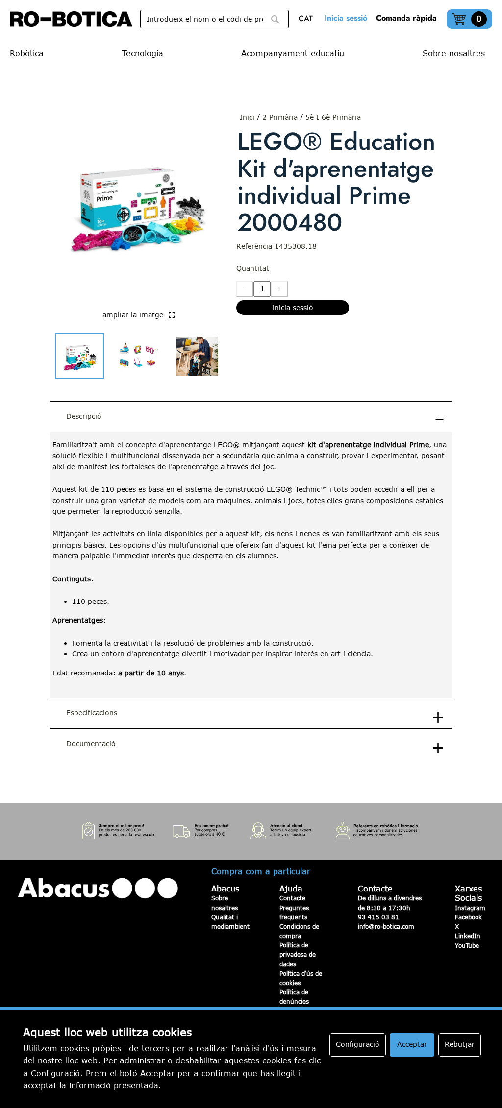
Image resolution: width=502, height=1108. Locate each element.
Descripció (83, 416)
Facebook (468, 917)
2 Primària (280, 117)
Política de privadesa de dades (297, 954)
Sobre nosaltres (224, 902)
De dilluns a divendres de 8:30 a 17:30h (390, 902)
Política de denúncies (294, 996)
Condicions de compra (299, 931)
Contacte (292, 897)
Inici (247, 117)
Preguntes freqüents (294, 912)
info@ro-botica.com (386, 926)
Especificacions (91, 712)
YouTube (467, 945)
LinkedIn (467, 935)
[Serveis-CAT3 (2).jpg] (251, 831)
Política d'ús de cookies (300, 978)
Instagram (470, 907)
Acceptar (412, 1044)
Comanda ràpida (406, 18)
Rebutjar (460, 1044)
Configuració (357, 1044)
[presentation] (251, 565)
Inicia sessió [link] (346, 18)
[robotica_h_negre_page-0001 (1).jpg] (71, 19)
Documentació (91, 743)
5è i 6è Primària (333, 117)
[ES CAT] (308, 19)
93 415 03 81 (378, 917)
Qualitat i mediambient (230, 922)
